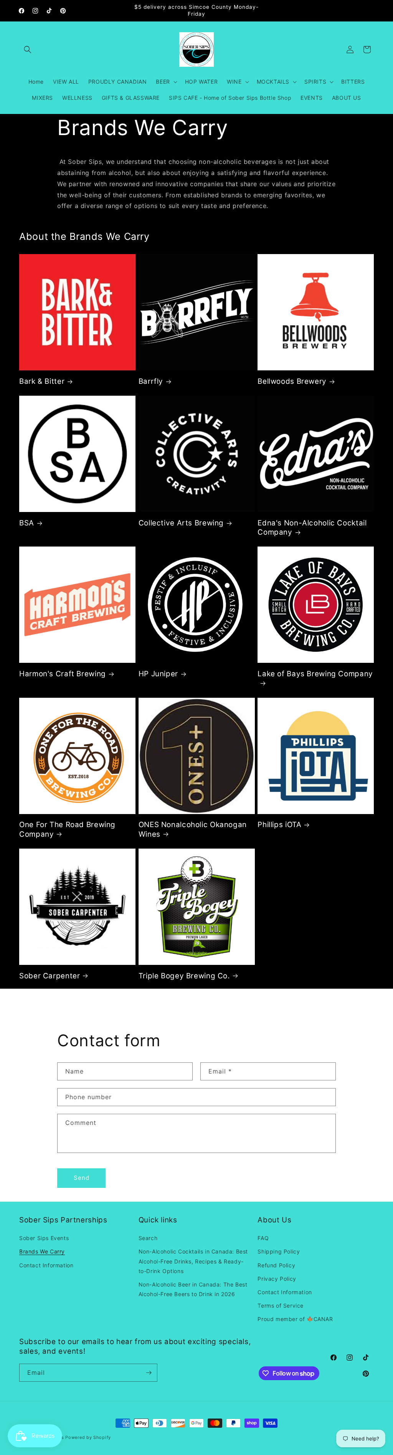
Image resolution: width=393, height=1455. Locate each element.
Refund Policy (276, 1265)
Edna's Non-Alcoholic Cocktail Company (312, 528)
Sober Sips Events (44, 1238)
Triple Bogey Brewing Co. (184, 975)
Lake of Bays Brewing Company (315, 673)
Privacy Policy (277, 1278)
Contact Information (46, 1265)
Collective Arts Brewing (181, 523)
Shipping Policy (279, 1251)
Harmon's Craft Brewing (62, 673)
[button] (27, 49)
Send (81, 1177)
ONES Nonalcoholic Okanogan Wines (193, 829)
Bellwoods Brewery (292, 381)
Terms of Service (281, 1305)
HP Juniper (158, 673)
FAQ (263, 1238)
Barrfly (151, 381)
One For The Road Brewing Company (67, 829)
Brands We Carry (42, 1251)
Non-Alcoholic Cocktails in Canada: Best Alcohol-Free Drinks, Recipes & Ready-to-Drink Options (193, 1261)
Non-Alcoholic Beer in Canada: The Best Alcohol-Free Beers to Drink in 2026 (193, 1289)
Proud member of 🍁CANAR (295, 1319)
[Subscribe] (148, 1373)
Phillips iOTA (279, 824)
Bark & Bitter (41, 381)
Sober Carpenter (49, 975)
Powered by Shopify (88, 1437)
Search (148, 1238)
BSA (26, 523)
